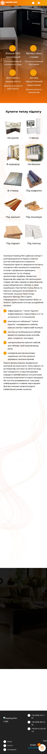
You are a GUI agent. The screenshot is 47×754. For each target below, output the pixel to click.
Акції (9, 742)
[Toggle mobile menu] (45, 3)
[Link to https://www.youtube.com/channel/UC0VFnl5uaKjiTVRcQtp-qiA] (37, 740)
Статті (10, 746)
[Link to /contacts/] (41, 740)
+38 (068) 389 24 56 (38, 723)
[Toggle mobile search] (42, 3)
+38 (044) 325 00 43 (38, 730)
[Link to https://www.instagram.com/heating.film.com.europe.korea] (33, 740)
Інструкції (11, 750)
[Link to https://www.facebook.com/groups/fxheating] (29, 740)
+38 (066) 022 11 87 (38, 716)
